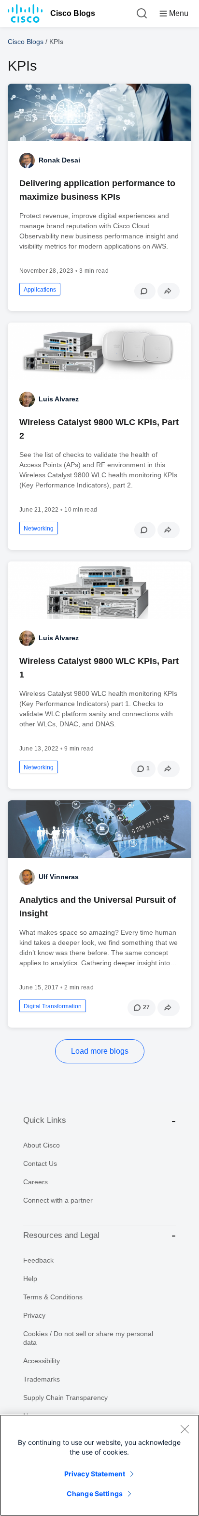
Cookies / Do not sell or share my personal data (88, 1338)
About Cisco (41, 1145)
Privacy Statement (94, 1474)
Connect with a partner (58, 1200)
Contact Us (40, 1163)
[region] (99, 1465)
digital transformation (53, 1006)
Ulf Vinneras (59, 877)
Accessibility (41, 1361)
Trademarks (41, 1379)
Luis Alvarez (59, 399)
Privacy (34, 1315)
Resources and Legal (61, 1235)
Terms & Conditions (53, 1297)
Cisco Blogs (72, 13)
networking (39, 528)
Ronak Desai (59, 160)
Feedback (38, 1260)
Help (30, 1278)
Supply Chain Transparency (65, 1397)
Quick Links (44, 1120)
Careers (35, 1182)
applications (40, 290)
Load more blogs (99, 1051)
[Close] (184, 1429)
